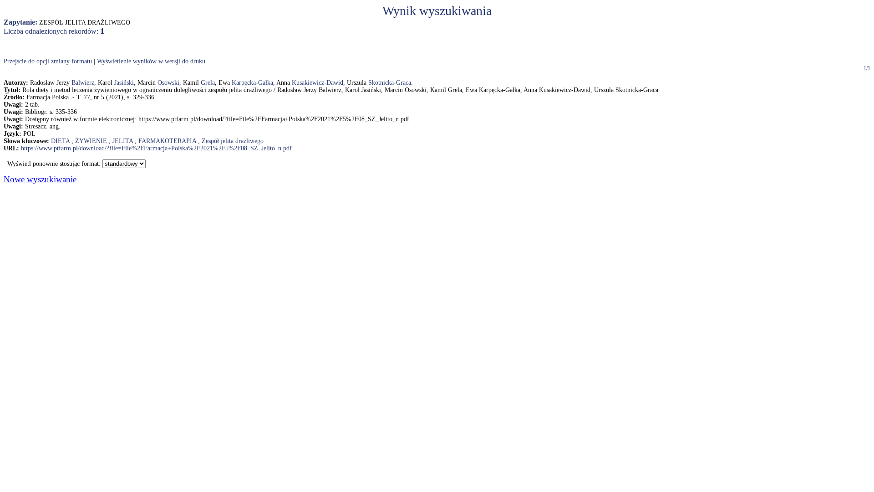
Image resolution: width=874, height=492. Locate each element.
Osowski (168, 82)
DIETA (60, 141)
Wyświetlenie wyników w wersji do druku (151, 61)
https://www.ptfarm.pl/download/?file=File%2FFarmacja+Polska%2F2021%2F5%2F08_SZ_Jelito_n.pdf (156, 148)
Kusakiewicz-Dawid (317, 82)
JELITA (122, 141)
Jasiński (124, 82)
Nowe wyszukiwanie (40, 179)
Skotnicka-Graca (389, 82)
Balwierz (82, 82)
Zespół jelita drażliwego (233, 141)
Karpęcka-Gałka (252, 82)
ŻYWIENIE (91, 141)
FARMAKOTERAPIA (167, 141)
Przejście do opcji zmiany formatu (48, 61)
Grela (208, 82)
